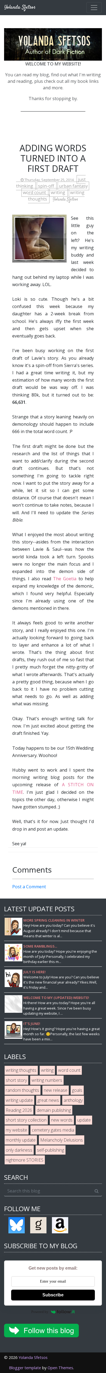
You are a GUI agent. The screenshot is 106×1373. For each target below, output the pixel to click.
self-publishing (50, 1150)
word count (35, 192)
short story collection (26, 1120)
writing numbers (47, 1080)
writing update (19, 1100)
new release (55, 1090)
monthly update (21, 1140)
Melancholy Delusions (61, 1140)
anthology (73, 1100)
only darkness (19, 1150)
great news (48, 1100)
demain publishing (54, 1110)
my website (16, 1130)
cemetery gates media (53, 1130)
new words (62, 1120)
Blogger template (25, 1367)
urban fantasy (73, 186)
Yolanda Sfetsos (33, 1357)
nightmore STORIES (24, 1160)
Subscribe (53, 1295)
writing (58, 192)
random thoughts (22, 1090)
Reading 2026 (19, 1110)
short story (16, 1080)
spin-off (46, 186)
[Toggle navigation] (94, 7)
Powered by (39, 1312)
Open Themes (60, 1367)
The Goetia (64, 579)
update (84, 1120)
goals (77, 1090)
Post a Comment (29, 887)
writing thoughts (21, 1070)
